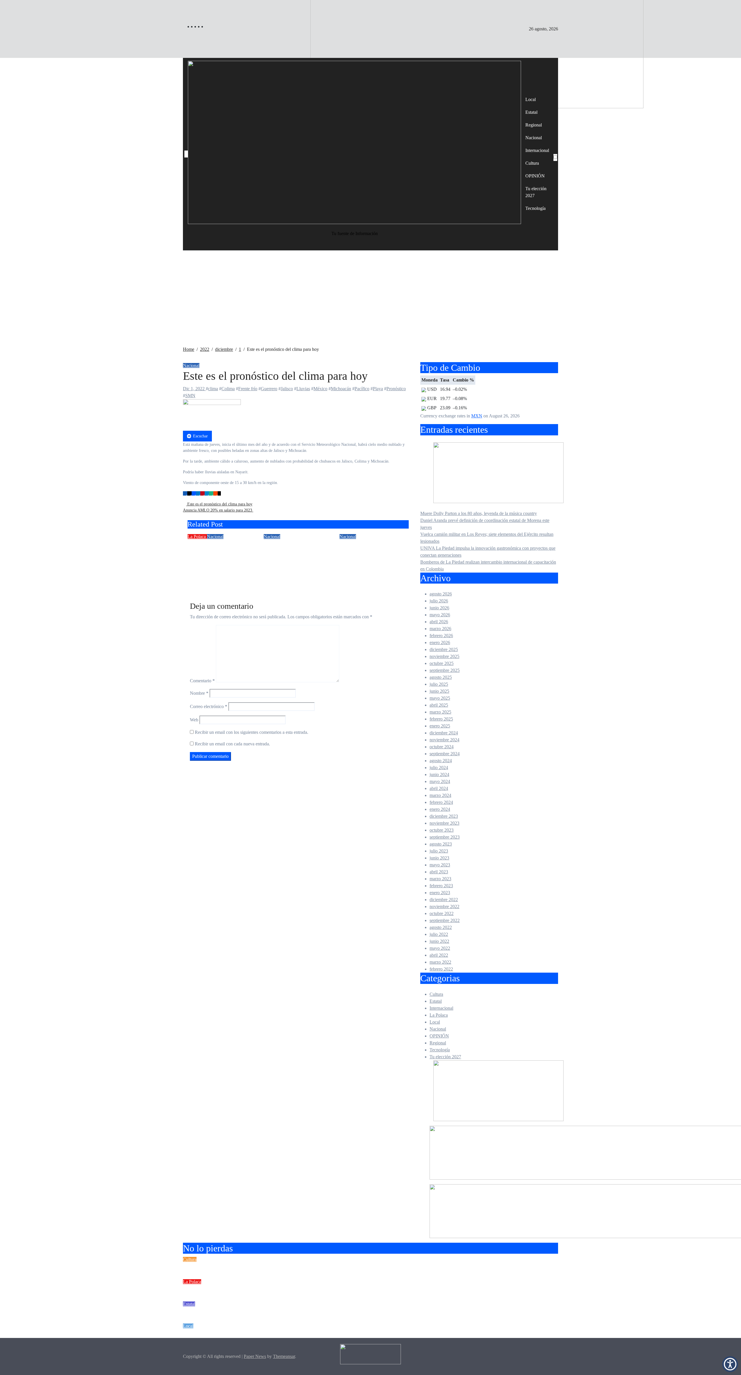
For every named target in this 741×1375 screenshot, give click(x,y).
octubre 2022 (442, 913)
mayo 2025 (440, 698)
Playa (378, 388)
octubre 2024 (442, 746)
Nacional (533, 137)
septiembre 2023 (445, 837)
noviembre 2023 (444, 823)
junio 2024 (439, 774)
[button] (730, 1364)
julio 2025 (439, 684)
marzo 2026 (440, 628)
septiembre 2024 (445, 753)
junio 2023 (439, 857)
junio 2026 (439, 607)
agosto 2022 (441, 927)
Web (194, 719)
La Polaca (197, 536)
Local (530, 99)
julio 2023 (439, 850)
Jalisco (287, 388)
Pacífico (362, 388)
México (320, 388)
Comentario (202, 680)
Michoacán (341, 388)
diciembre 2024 (444, 732)
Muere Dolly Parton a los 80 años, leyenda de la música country (478, 513)
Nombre (199, 693)
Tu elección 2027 (535, 192)
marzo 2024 (440, 795)
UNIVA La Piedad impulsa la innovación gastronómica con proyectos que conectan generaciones (319, 1333)
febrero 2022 (441, 969)
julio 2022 (439, 934)
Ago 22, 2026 (200, 576)
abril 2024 (439, 788)
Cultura (532, 163)
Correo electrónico (208, 706)
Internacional (537, 150)
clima (213, 388)
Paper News (255, 1356)
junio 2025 (439, 691)
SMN (190, 395)
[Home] (186, 154)
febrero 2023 (441, 885)
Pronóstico (396, 388)
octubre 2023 (442, 830)
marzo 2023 (440, 878)
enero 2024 (440, 809)
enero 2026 (440, 642)
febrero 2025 (441, 718)
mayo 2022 (440, 948)
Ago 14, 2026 (276, 576)
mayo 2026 (440, 614)
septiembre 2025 (445, 670)
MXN (476, 415)
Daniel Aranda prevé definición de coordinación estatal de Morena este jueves (293, 1289)
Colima (228, 388)
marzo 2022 (440, 962)
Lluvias (303, 388)
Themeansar (284, 1356)
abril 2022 (439, 955)
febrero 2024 (441, 802)
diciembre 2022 (444, 899)
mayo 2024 (440, 781)
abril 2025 (439, 705)
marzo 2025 (440, 712)
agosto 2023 (441, 844)
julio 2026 (439, 600)
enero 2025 (440, 725)
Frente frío (247, 388)
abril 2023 (439, 871)
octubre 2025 (442, 663)
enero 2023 (440, 892)
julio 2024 (439, 767)
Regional (533, 124)
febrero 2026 (441, 635)
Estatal (531, 112)
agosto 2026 (441, 593)
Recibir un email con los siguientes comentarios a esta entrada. (251, 732)
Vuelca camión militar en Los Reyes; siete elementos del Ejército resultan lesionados (303, 1311)
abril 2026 (439, 621)
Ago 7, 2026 (351, 576)
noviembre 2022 (444, 906)
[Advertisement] (370, 302)
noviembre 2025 (444, 656)
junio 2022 (439, 941)
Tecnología (535, 208)
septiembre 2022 (445, 920)
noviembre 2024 (444, 739)
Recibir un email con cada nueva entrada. (232, 743)
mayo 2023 (440, 864)
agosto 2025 (441, 677)
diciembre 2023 (444, 816)
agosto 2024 (441, 760)
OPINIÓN (535, 175)
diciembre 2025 (444, 649)
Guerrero (269, 388)
